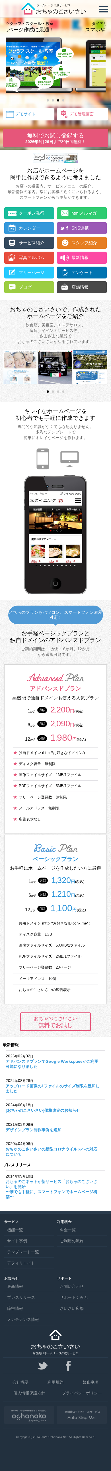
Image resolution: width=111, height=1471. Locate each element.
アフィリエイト (21, 1263)
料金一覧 (68, 1230)
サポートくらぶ (74, 1297)
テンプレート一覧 (23, 1252)
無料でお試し (55, 1022)
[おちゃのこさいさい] (55, 12)
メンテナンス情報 (23, 1319)
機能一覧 (15, 1230)
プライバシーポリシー (82, 1393)
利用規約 (55, 1382)
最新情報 (15, 1286)
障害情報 (15, 1308)
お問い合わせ (72, 1286)
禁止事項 (90, 1382)
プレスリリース (21, 1297)
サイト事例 (17, 1241)
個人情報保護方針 (29, 1393)
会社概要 (20, 1382)
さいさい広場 (72, 1308)
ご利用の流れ (72, 1241)
